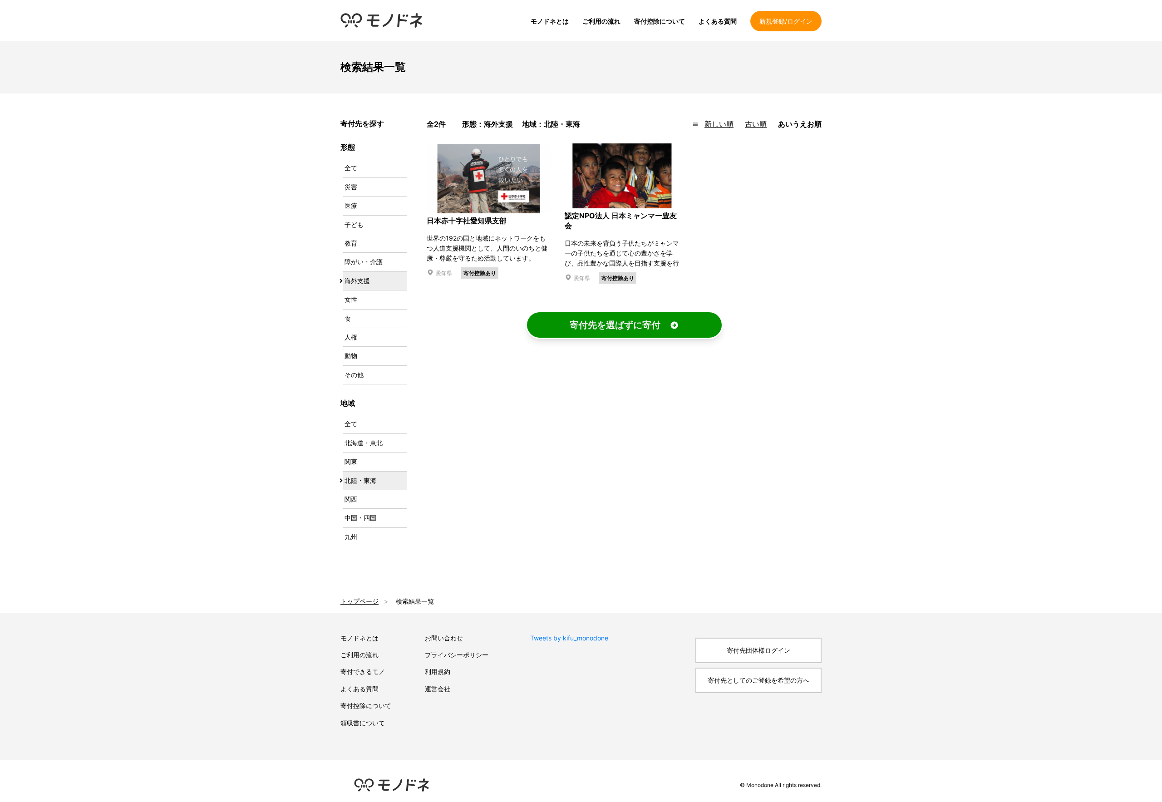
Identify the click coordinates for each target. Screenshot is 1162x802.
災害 (351, 187)
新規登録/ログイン (785, 21)
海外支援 (357, 281)
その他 (354, 375)
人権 (351, 337)
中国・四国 (360, 518)
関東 (351, 461)
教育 (351, 243)
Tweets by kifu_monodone (569, 638)
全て (351, 168)
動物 (351, 355)
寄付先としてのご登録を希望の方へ (758, 680)
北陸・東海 (360, 480)
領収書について (362, 723)
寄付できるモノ (362, 671)
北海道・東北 (364, 443)
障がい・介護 (364, 262)
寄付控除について (659, 21)
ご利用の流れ (601, 21)
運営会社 (437, 689)
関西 (351, 499)
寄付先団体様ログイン (758, 650)
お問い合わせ (444, 638)
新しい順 (719, 123)
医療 (351, 205)
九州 (351, 537)
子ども (354, 224)
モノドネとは (550, 21)
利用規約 (437, 671)
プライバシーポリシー (456, 655)
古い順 (756, 123)
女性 (351, 299)
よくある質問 (718, 21)
